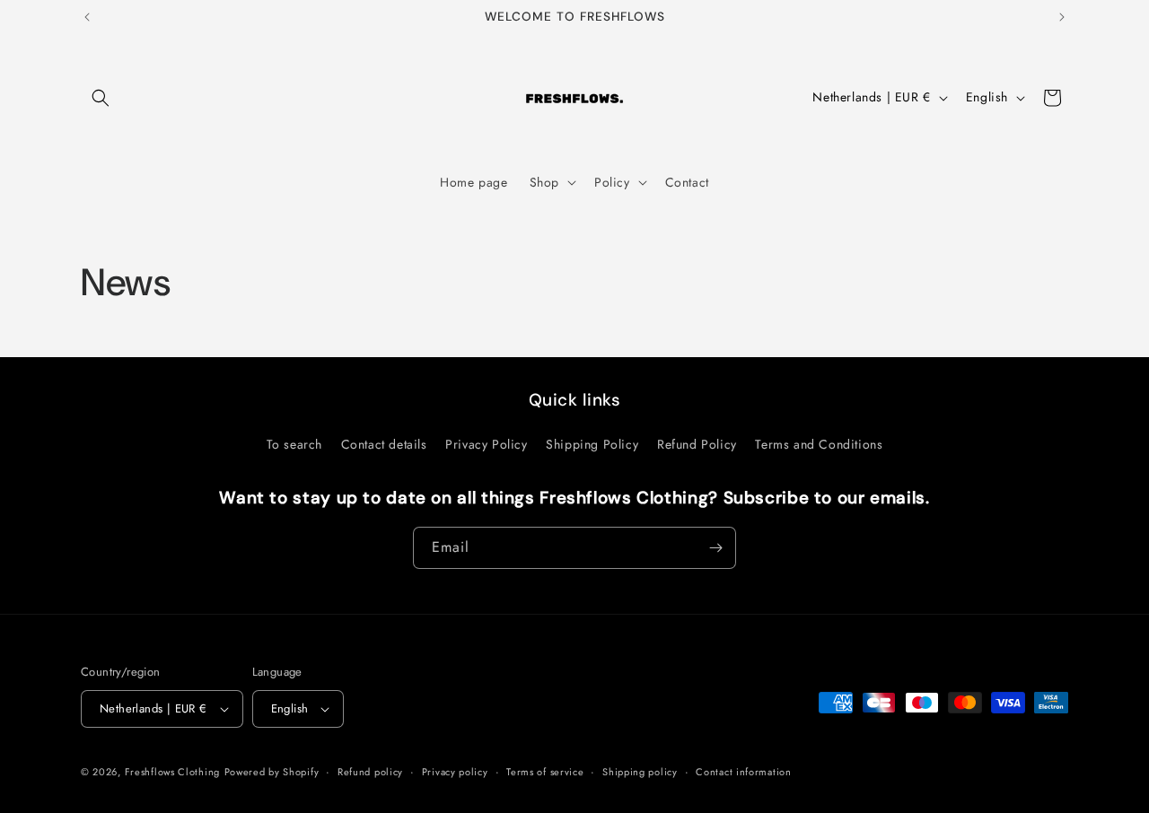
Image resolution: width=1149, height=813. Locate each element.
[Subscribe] (715, 548)
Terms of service (544, 772)
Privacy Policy (486, 444)
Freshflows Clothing (172, 772)
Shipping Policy (592, 444)
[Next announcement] (1062, 17)
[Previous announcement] (87, 17)
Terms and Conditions (818, 444)
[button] (100, 98)
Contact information (743, 772)
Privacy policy (455, 772)
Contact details (384, 444)
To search (294, 444)
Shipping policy (640, 772)
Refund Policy (697, 444)
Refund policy (370, 772)
